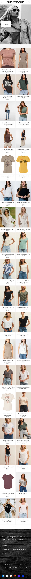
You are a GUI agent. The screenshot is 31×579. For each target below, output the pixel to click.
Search (16, 564)
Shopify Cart (11, 569)
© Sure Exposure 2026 (7, 564)
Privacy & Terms (24, 567)
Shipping (4, 567)
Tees (2, 46)
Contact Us (22, 564)
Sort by (27, 46)
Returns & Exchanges (13, 567)
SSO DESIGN (4, 569)
